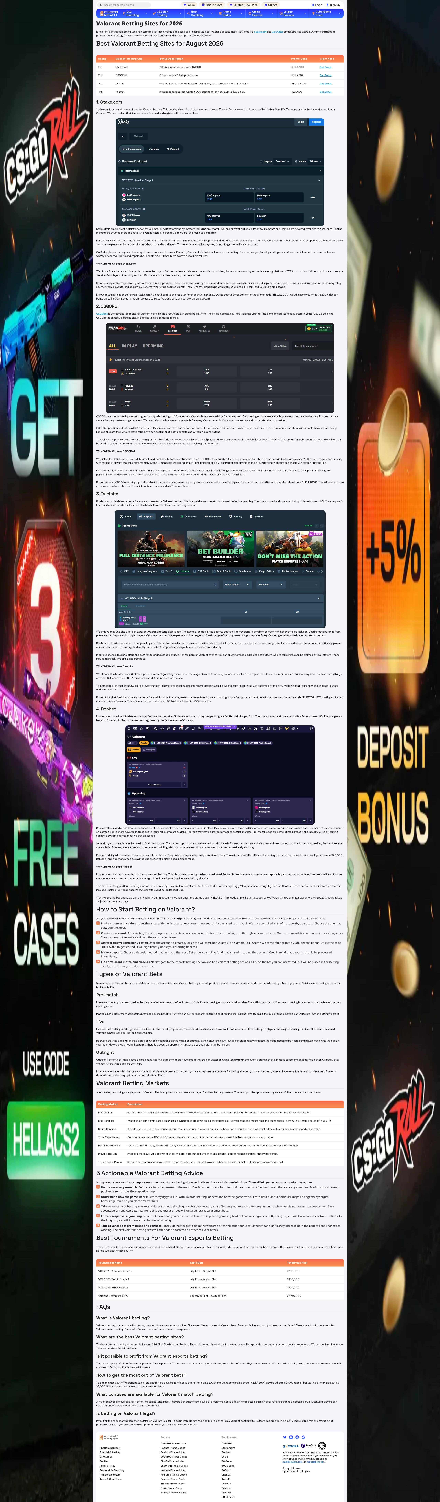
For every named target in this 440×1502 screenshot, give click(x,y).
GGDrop (226, 1470)
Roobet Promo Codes (173, 1447)
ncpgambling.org (315, 1461)
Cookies (104, 1461)
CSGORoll (277, 32)
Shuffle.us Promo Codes (174, 1465)
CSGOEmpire (228, 1447)
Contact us (106, 1456)
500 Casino (228, 1465)
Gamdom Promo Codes (173, 1479)
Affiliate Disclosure (110, 1474)
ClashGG (226, 1474)
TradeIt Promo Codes (173, 1483)
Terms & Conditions (110, 1479)
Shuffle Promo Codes (172, 1461)
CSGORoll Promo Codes (173, 1443)
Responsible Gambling (112, 1470)
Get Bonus (326, 67)
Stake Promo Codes (172, 1488)
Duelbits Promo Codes (173, 1452)
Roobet (226, 1452)
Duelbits (226, 1483)
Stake (225, 1456)
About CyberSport (110, 1447)
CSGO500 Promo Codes (174, 1456)
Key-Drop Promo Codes (174, 1474)
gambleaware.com (292, 1461)
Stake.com (260, 32)
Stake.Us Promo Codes (173, 1492)
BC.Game (227, 1461)
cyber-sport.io (291, 1471)
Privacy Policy (107, 1465)
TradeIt (226, 1479)
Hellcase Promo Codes (173, 1470)
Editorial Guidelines (110, 1452)
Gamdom (226, 1488)
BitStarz (226, 1492)
